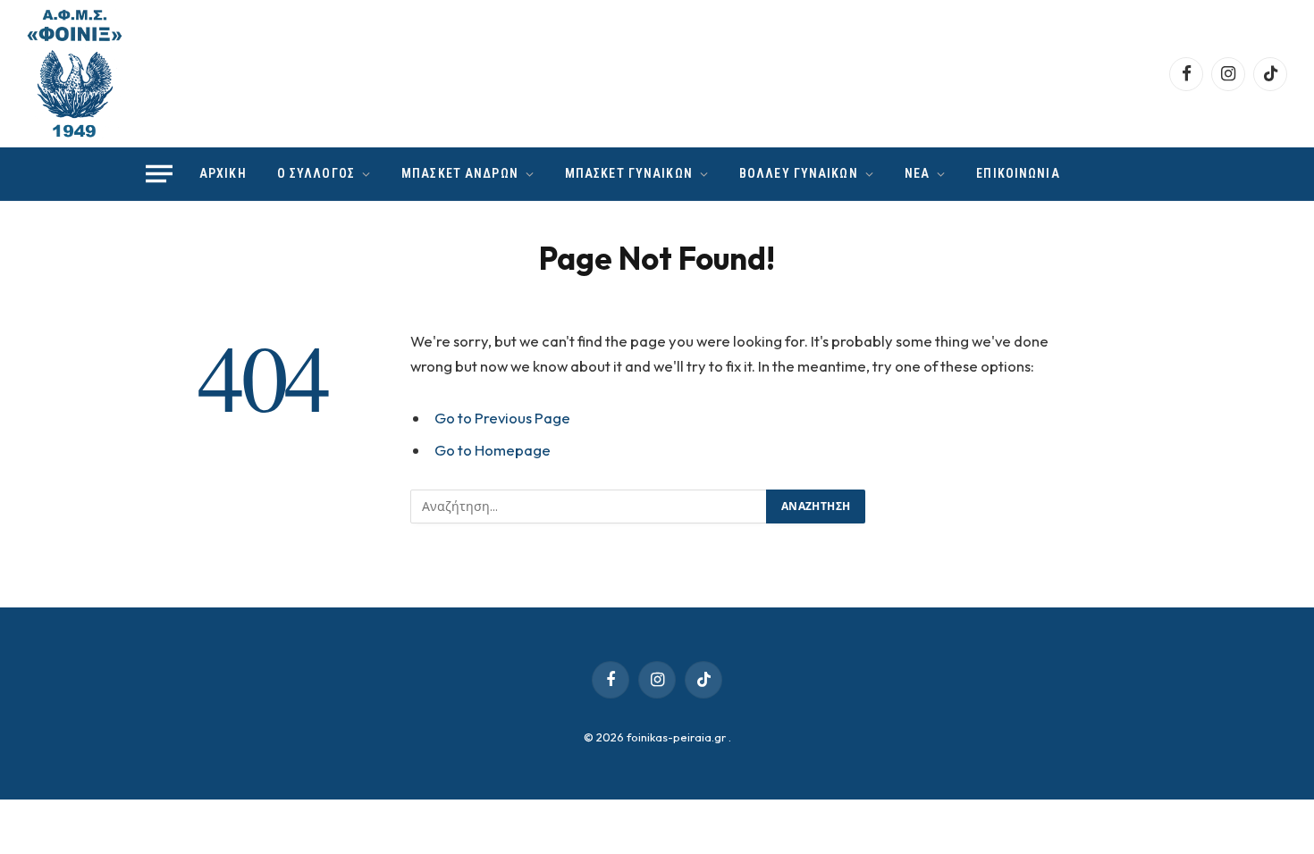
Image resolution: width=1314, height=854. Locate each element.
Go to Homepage (492, 449)
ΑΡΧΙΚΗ (223, 173)
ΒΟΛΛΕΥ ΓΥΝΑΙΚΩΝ (798, 173)
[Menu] (159, 174)
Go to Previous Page (502, 417)
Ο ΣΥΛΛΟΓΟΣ (316, 173)
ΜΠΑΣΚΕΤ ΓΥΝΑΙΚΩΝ (629, 173)
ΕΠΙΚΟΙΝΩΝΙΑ (1017, 173)
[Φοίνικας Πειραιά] (74, 73)
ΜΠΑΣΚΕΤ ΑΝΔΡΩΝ (459, 173)
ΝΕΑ (917, 173)
